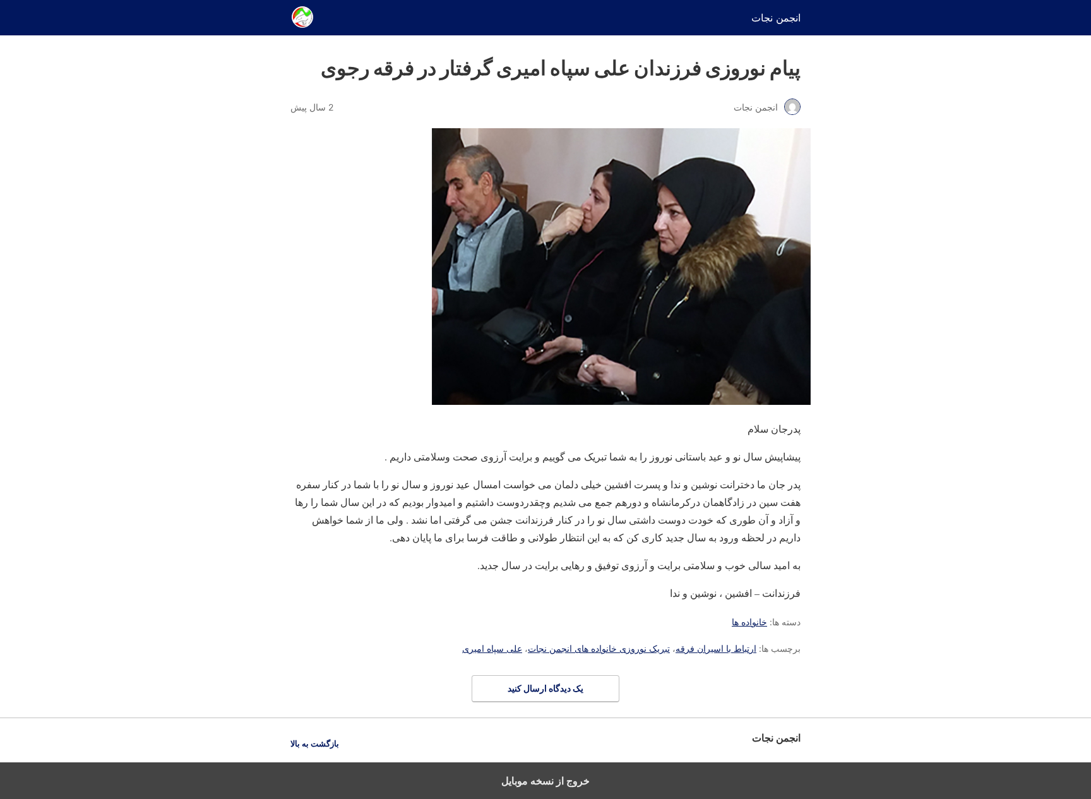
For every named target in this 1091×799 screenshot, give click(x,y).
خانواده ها (749, 621)
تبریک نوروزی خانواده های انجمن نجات (599, 648)
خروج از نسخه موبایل (545, 780)
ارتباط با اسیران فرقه (716, 648)
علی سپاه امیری (492, 648)
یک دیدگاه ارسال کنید (545, 688)
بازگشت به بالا (314, 743)
